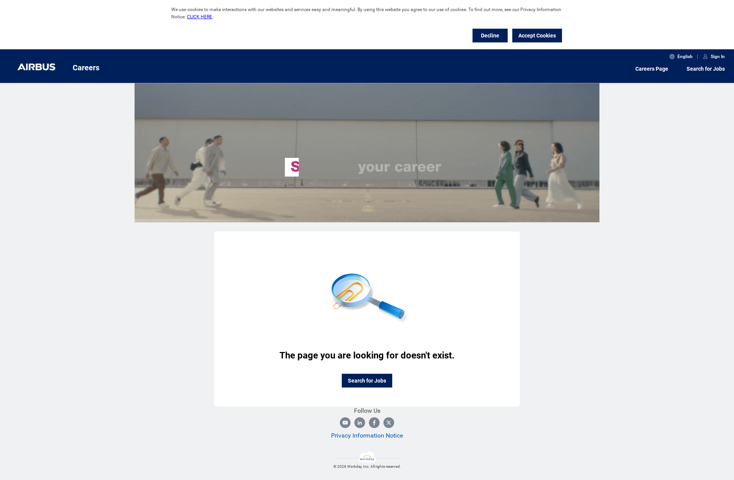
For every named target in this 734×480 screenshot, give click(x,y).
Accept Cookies (537, 35)
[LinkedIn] (359, 422)
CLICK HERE (199, 16)
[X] (388, 422)
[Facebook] (374, 422)
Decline (490, 35)
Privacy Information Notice (367, 435)
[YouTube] (345, 422)
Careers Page (651, 69)
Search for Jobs (706, 69)
